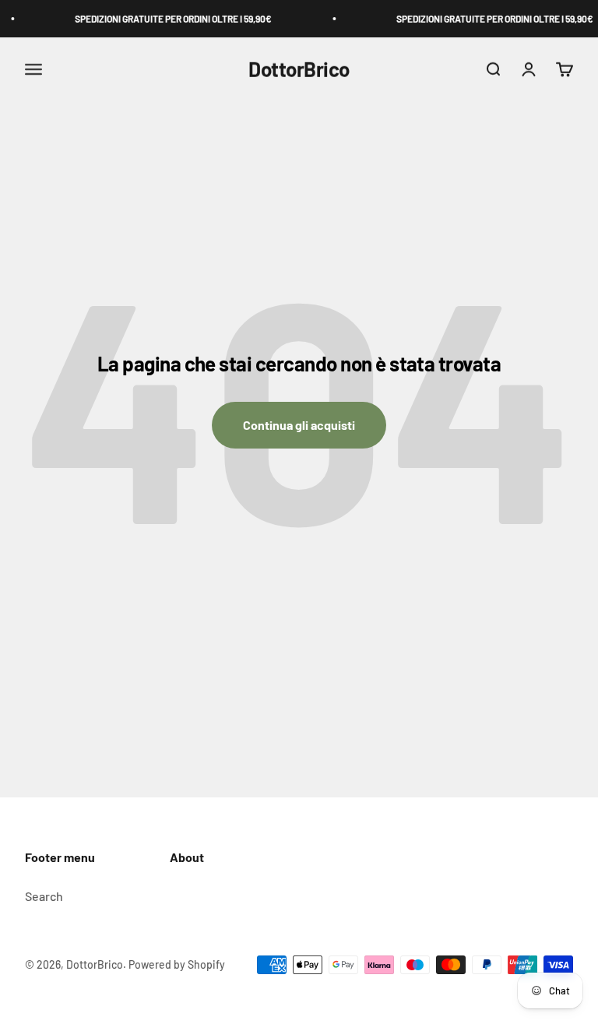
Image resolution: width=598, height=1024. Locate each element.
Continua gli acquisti (299, 424)
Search (44, 896)
